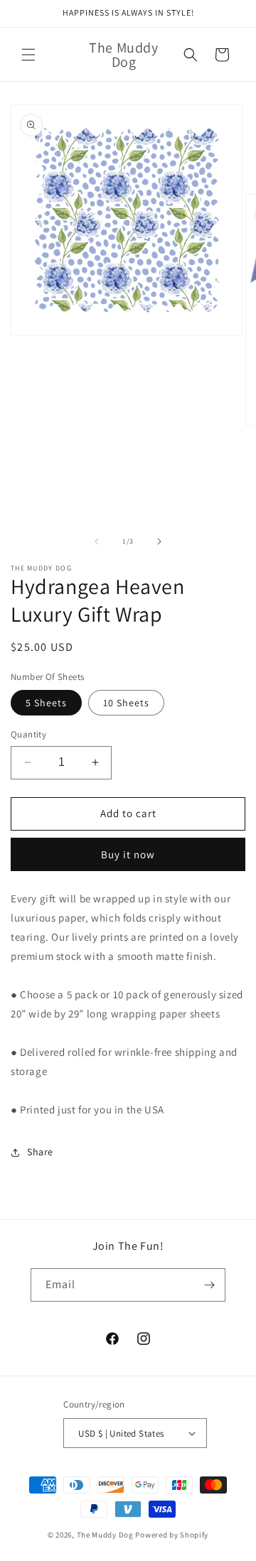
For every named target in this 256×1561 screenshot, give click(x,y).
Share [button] (40, 1151)
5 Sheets (46, 702)
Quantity (28, 734)
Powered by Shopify (171, 1535)
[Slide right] (159, 541)
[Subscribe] (209, 1285)
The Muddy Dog (105, 1535)
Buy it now (128, 854)
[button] (28, 54)
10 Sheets (126, 702)
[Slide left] (96, 541)
